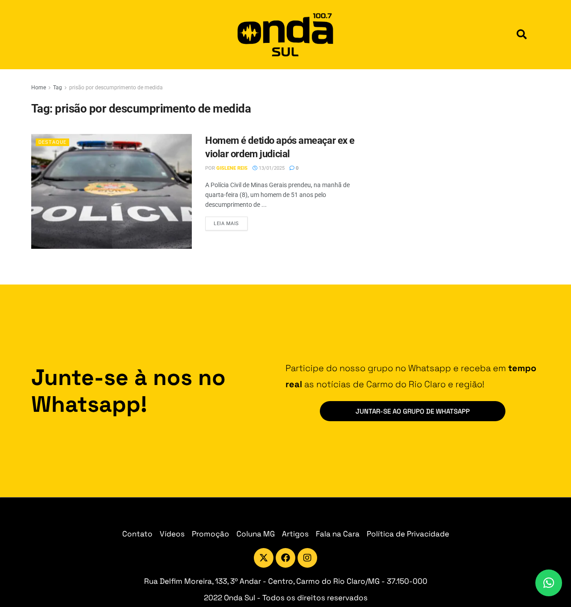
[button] (522, 35)
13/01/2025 (271, 168)
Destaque (52, 142)
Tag (57, 87)
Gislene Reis (232, 168)
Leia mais (231, 221)
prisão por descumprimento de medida (116, 87)
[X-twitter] (263, 558)
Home (38, 87)
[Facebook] (285, 558)
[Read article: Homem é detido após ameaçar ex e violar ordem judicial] (111, 191)
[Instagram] (307, 558)
